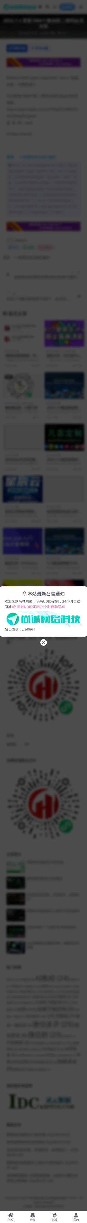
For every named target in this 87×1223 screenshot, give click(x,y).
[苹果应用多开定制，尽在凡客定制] (43, 617)
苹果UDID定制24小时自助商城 (41, 606)
